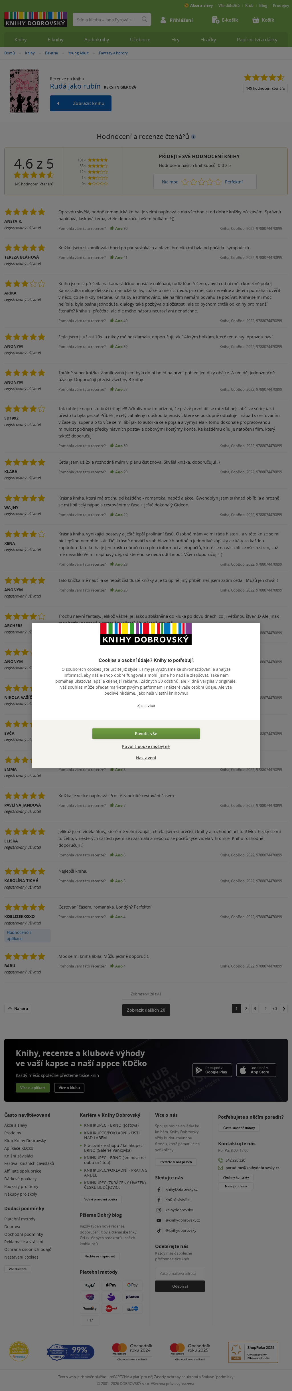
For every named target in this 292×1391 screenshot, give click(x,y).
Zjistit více (146, 705)
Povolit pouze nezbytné (146, 746)
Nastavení (146, 758)
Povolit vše (146, 733)
